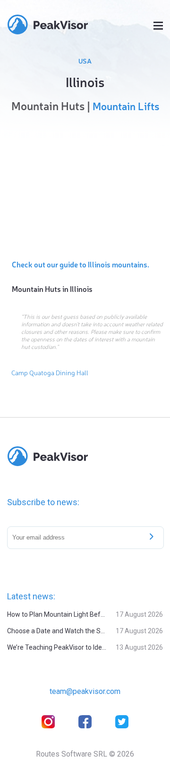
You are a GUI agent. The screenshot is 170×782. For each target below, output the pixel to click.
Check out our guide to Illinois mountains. (80, 264)
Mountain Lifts (126, 106)
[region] (85, 183)
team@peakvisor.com (85, 691)
